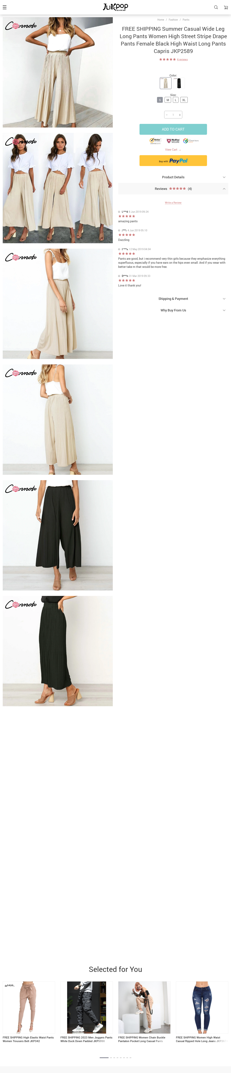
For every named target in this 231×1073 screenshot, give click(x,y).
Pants (186, 19)
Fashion (173, 19)
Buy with (164, 161)
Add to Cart (173, 129)
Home (160, 19)
